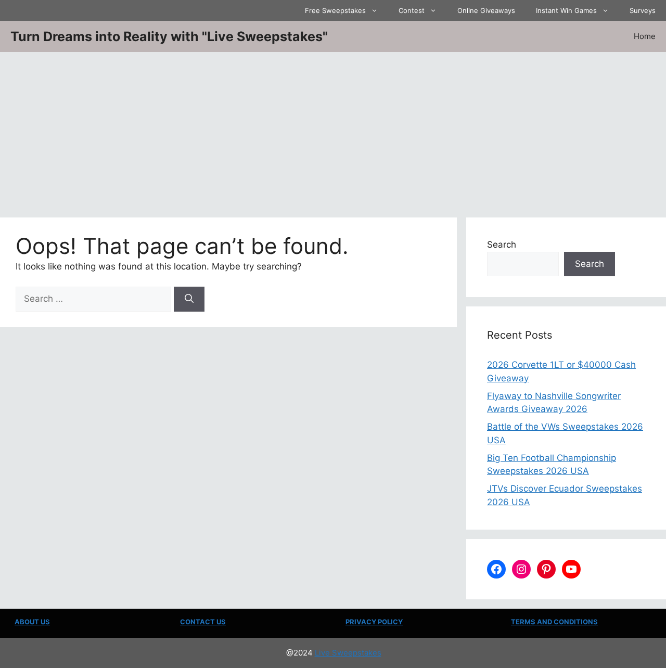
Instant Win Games (566, 10)
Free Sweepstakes (335, 10)
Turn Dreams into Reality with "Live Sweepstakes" (169, 36)
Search (501, 244)
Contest (412, 10)
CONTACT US (203, 622)
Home (645, 36)
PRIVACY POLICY (374, 622)
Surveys (643, 10)
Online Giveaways (486, 10)
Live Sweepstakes (348, 653)
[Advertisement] (333, 130)
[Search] (189, 299)
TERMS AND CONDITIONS (554, 622)
